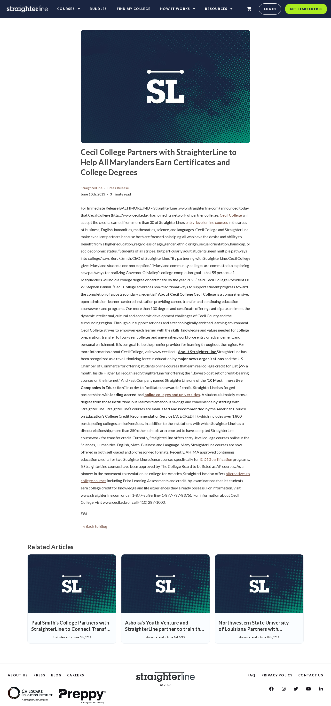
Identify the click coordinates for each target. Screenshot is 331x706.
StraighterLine (91, 188)
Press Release (118, 188)
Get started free (306, 9)
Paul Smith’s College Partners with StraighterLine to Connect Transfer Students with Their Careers (71, 629)
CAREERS (75, 675)
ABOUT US (18, 675)
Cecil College (231, 215)
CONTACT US (310, 675)
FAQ (252, 675)
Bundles (98, 9)
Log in (270, 9)
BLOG (56, 675)
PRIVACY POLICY (276, 675)
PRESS (39, 675)
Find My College (134, 9)
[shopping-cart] (249, 9)
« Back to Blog (95, 526)
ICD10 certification (216, 459)
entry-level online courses (207, 222)
